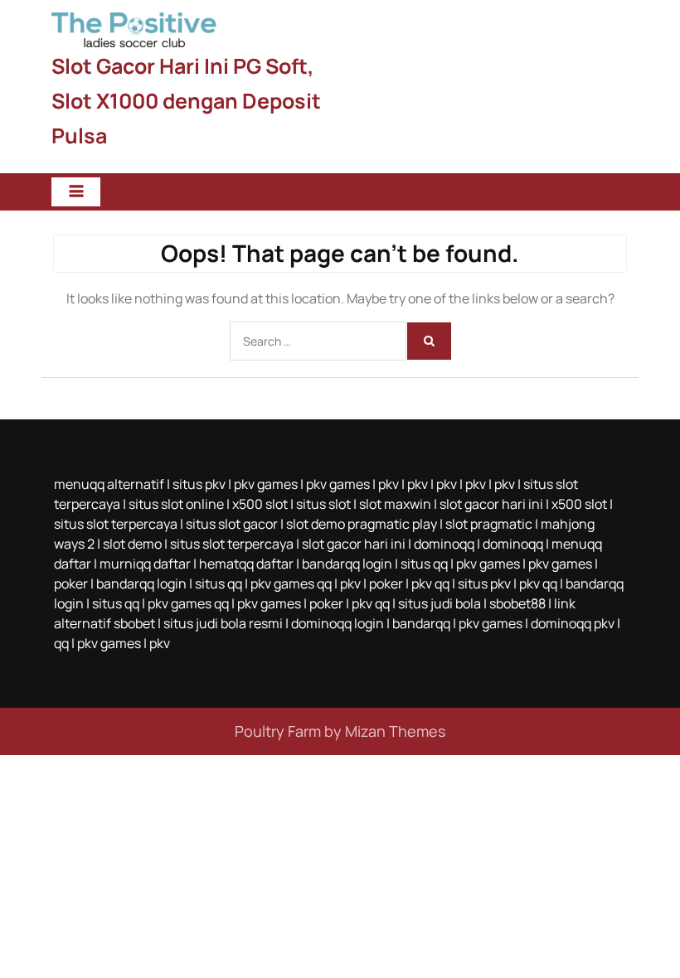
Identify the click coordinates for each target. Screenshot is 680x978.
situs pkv (199, 484)
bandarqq (421, 623)
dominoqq (444, 544)
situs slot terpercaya (115, 524)
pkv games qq (291, 583)
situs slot (323, 504)
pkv (388, 484)
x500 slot (260, 504)
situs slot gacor (232, 524)
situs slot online (176, 504)
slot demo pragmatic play (361, 524)
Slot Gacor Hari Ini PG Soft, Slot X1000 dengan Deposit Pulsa (186, 100)
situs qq (424, 563)
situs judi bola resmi (223, 623)
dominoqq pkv (572, 623)
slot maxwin (395, 504)
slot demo (132, 544)
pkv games (266, 484)
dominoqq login (337, 623)
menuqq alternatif (109, 484)
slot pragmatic (488, 524)
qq (61, 643)
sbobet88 (517, 603)
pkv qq (430, 583)
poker (71, 583)
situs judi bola (439, 603)
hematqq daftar (246, 563)
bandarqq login (347, 563)
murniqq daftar (145, 563)
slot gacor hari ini (491, 504)
